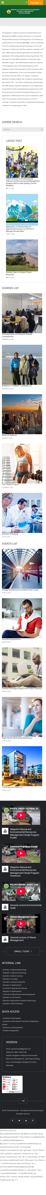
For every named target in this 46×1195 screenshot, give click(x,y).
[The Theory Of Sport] (22, 463)
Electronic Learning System (13, 1027)
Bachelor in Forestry (10, 979)
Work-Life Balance (9, 435)
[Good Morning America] (22, 618)
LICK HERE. (26, 43)
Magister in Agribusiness (12, 991)
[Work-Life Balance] (22, 414)
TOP (23, 1101)
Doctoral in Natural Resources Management (19, 994)
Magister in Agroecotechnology (14, 973)
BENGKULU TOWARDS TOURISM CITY (17, 386)
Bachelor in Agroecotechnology (14, 970)
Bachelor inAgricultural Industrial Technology (19, 1001)
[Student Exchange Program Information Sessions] (22, 667)
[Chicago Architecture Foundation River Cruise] (22, 569)
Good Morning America (11, 639)
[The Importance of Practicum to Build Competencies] (22, 313)
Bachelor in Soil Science (12, 997)
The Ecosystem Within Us (12, 787)
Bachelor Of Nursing (10, 534)
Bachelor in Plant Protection (13, 1004)
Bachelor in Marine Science (13, 976)
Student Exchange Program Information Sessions (22, 689)
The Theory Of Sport (10, 484)
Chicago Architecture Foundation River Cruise (20, 590)
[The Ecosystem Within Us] (22, 766)
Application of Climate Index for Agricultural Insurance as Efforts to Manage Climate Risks (20, 229)
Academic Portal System (12, 1018)
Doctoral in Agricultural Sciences (15, 988)
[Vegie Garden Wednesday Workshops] (22, 717)
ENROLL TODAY (22, 951)
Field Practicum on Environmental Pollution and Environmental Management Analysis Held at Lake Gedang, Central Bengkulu (23, 182)
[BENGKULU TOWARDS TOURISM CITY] (22, 365)
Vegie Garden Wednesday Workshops (17, 738)
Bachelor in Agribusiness (12, 985)
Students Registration (11, 1031)
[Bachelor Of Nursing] (22, 513)
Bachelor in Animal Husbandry (14, 982)
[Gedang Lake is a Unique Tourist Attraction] (22, 255)
